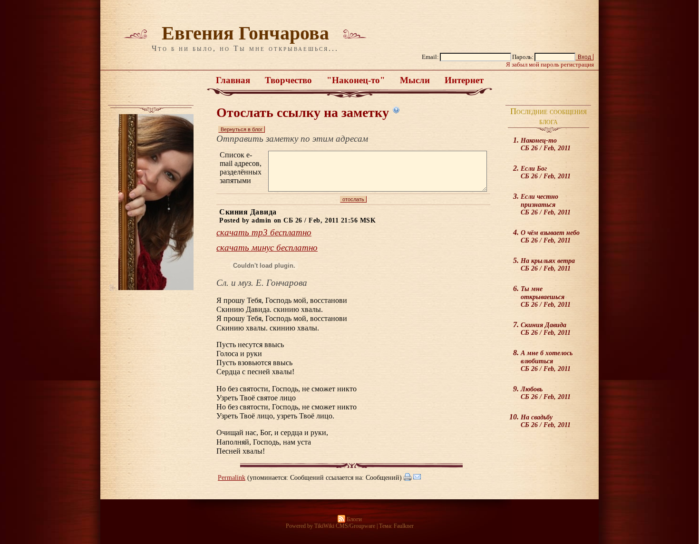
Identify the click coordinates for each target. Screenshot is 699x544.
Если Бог (546, 172)
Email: (430, 57)
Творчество (288, 80)
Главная (233, 80)
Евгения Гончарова (245, 33)
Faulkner (404, 526)
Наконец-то (546, 144)
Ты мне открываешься (546, 296)
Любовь (546, 392)
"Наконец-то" (356, 80)
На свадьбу (546, 420)
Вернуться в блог (241, 129)
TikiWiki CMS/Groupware (344, 526)
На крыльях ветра (548, 264)
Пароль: (523, 57)
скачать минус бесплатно (267, 248)
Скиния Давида (546, 328)
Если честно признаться (546, 204)
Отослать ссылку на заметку (302, 112)
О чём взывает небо (550, 236)
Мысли (415, 80)
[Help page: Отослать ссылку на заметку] (396, 110)
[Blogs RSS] (341, 519)
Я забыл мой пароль (532, 64)
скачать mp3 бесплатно (263, 232)
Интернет (464, 80)
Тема (385, 526)
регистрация (577, 64)
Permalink (231, 477)
